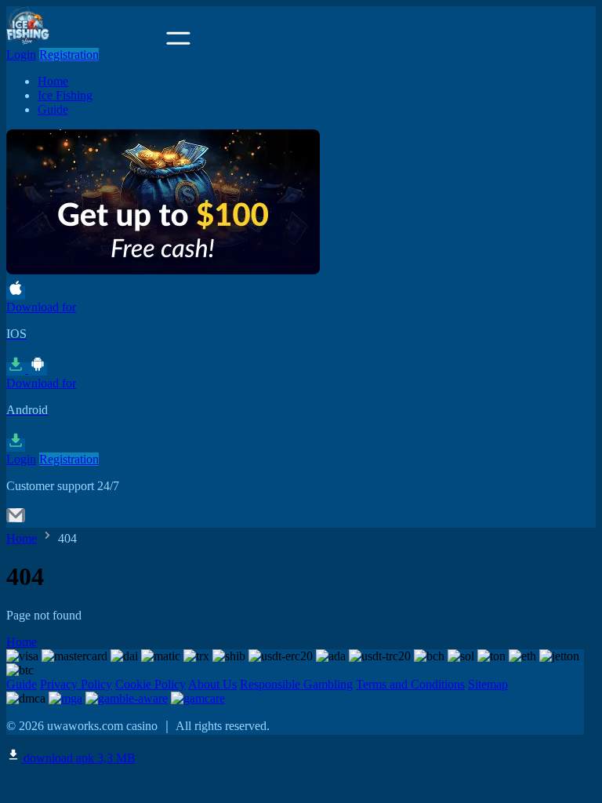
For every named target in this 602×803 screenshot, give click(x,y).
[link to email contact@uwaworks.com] (15, 520)
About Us (212, 684)
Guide (53, 109)
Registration (69, 54)
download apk (78, 758)
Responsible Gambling (296, 684)
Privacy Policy (76, 684)
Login (21, 54)
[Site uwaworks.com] (84, 40)
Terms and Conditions (410, 684)
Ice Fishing (65, 95)
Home (53, 81)
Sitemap (488, 684)
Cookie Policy (150, 684)
